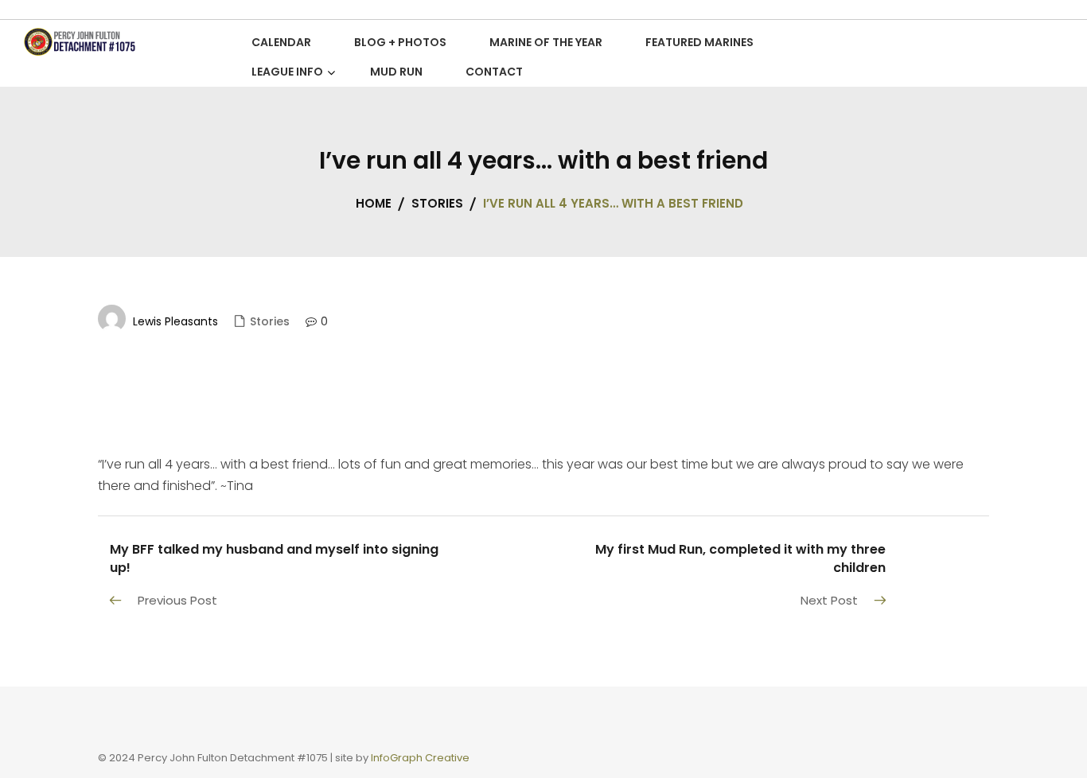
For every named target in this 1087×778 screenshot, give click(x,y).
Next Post (829, 600)
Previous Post (177, 600)
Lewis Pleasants (175, 321)
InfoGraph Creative (420, 757)
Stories (270, 321)
